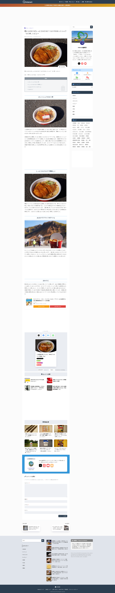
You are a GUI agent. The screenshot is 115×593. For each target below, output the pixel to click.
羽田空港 (87, 142)
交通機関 (78, 138)
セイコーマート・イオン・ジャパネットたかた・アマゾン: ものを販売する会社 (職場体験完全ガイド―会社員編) (49, 300)
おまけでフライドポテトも (35, 87)
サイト (26, 510)
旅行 (67, 1)
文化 (78, 1)
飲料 (89, 146)
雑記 (74, 114)
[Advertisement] (36, 15)
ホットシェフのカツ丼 (34, 82)
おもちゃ (74, 127)
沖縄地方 (78, 142)
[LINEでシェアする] (53, 335)
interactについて (41, 589)
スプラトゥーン (75, 131)
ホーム (62, 1)
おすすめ (86, 125)
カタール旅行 (87, 127)
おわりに (31, 89)
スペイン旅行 (81, 131)
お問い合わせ (89, 1)
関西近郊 (74, 146)
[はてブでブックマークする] (48, 335)
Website (52, 467)
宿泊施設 (82, 140)
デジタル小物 (75, 133)
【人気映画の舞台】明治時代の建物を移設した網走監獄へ (57, 5)
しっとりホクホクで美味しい (35, 84)
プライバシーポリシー (73, 589)
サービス (88, 129)
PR (78, 125)
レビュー (73, 1)
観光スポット (81, 144)
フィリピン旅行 (86, 133)
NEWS (74, 95)
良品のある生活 (75, 144)
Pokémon (74, 125)
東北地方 (74, 142)
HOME (58, 587)
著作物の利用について (76, 547)
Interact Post (61, 589)
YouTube (48, 467)
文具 (86, 140)
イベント (75, 98)
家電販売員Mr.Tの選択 (76, 140)
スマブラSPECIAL (88, 131)
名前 (26, 499)
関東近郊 (86, 144)
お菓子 (78, 127)
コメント (27, 483)
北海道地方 (58, 369)
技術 (83, 1)
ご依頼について (48, 589)
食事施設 (63, 369)
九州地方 (74, 138)
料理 (89, 140)
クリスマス (74, 129)
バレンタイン (81, 133)
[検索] (42, 540)
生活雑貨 (83, 142)
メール (27, 504)
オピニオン (75, 101)
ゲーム (84, 129)
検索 (91, 27)
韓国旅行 (78, 146)
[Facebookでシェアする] (43, 335)
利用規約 (66, 589)
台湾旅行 (88, 138)
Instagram (44, 467)
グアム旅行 (79, 129)
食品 (86, 146)
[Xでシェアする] (38, 335)
